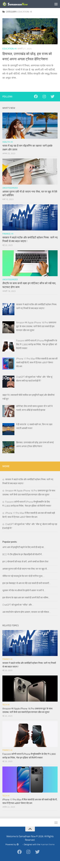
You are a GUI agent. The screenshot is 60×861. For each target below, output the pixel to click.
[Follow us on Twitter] (54, 96)
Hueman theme (48, 844)
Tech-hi (5, 705)
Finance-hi (7, 234)
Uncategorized (10, 188)
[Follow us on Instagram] (45, 96)
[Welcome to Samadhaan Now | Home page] (19, 4)
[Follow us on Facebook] (37, 96)
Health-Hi (7, 142)
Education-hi (9, 48)
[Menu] (56, 4)
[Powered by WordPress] (19, 844)
